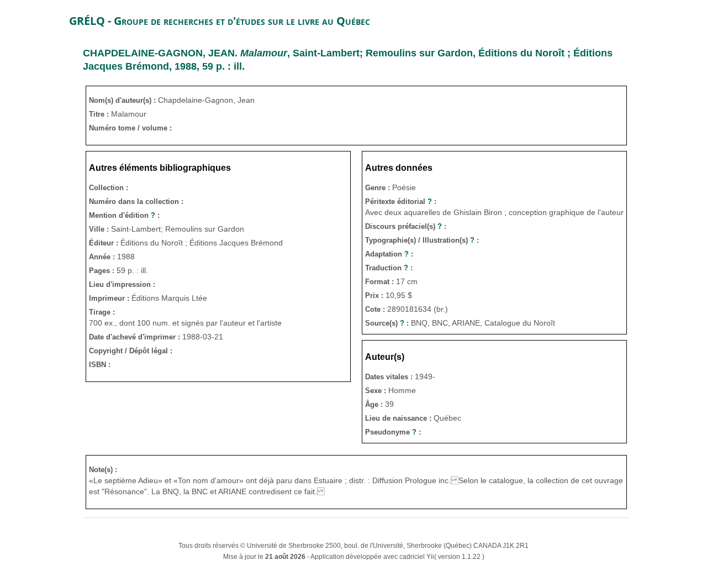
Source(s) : (388, 323)
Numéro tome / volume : (130, 128)
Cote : (376, 309)
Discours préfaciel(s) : (405, 226)
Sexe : (376, 390)
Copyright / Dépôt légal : (130, 351)
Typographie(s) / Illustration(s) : (422, 240)
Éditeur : (104, 243)
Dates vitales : (390, 377)
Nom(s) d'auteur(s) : (123, 100)
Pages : (103, 270)
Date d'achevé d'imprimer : (135, 337)
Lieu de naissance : (399, 418)
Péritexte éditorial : (400, 201)
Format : (380, 282)
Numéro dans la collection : (136, 201)
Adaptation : (389, 254)
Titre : (100, 114)
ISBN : (99, 364)
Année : (103, 257)
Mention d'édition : (124, 215)
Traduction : (389, 268)
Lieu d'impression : (122, 284)
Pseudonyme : (393, 432)
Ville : (100, 229)
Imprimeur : (110, 298)
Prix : (375, 295)
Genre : (378, 188)
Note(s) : (103, 469)
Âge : (375, 404)
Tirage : (102, 312)
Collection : (108, 188)
